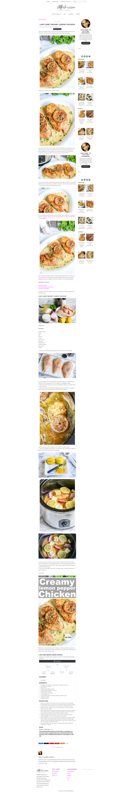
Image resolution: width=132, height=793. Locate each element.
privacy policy (57, 26)
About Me (54, 773)
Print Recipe (58, 661)
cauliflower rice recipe (69, 215)
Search (79, 48)
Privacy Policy (55, 771)
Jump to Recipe (58, 29)
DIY (68, 779)
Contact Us (54, 775)
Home (40, 19)
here (56, 291)
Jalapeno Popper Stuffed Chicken (46, 286)
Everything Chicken (43, 285)
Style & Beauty (70, 771)
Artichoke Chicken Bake (44, 288)
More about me (85, 43)
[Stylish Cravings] (66, 10)
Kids (68, 777)
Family (69, 773)
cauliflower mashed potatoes (48, 216)
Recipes (44, 19)
